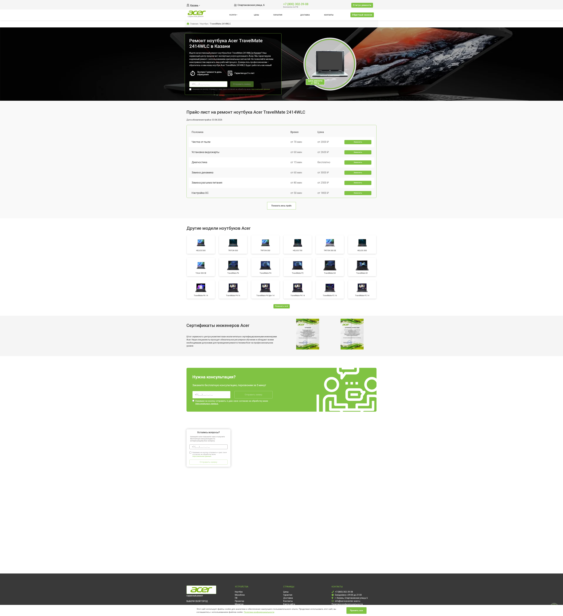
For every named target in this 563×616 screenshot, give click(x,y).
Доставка (305, 15)
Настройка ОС (200, 192)
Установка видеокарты (205, 152)
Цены (256, 15)
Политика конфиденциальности (259, 612)
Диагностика (199, 162)
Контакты (328, 15)
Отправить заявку (242, 84)
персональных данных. (260, 89)
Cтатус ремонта (362, 5)
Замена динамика (202, 172)
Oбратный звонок (362, 15)
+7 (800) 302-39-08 (295, 3)
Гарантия (277, 15)
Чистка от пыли (201, 141)
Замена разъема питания (207, 182)
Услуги (232, 15)
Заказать (358, 142)
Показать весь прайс (281, 206)
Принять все (356, 610)
